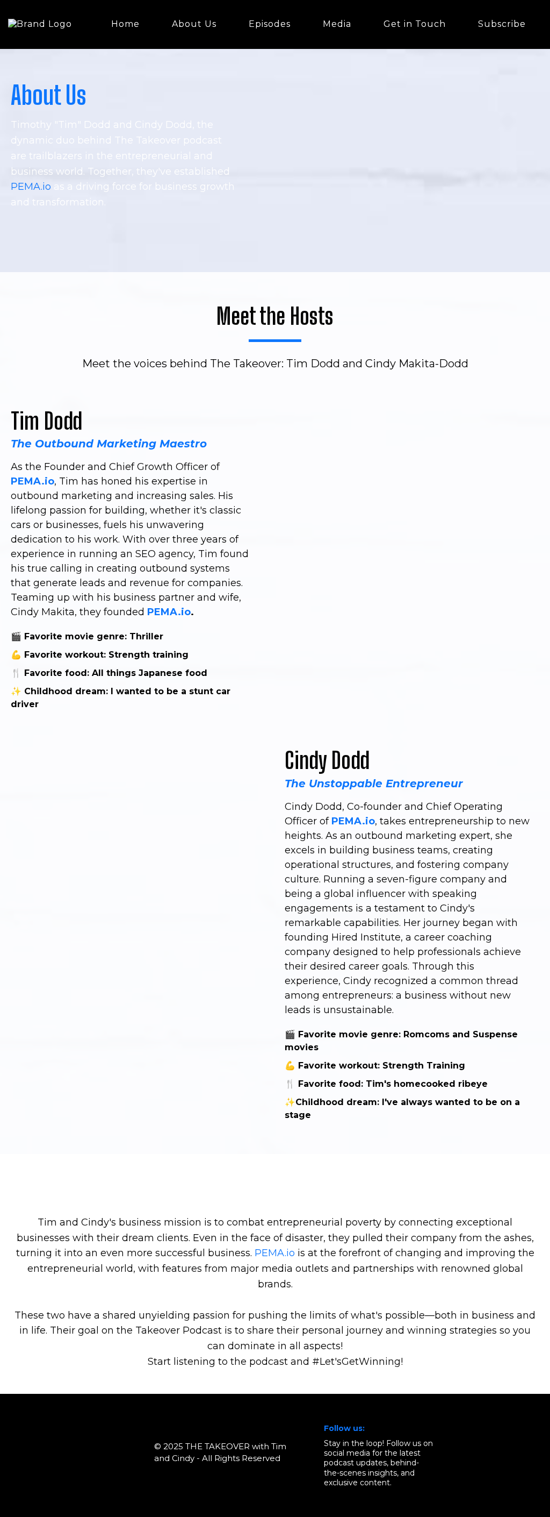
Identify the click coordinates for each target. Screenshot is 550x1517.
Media (337, 24)
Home (125, 24)
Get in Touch (414, 24)
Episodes (270, 24)
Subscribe (502, 24)
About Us (194, 24)
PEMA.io (31, 187)
